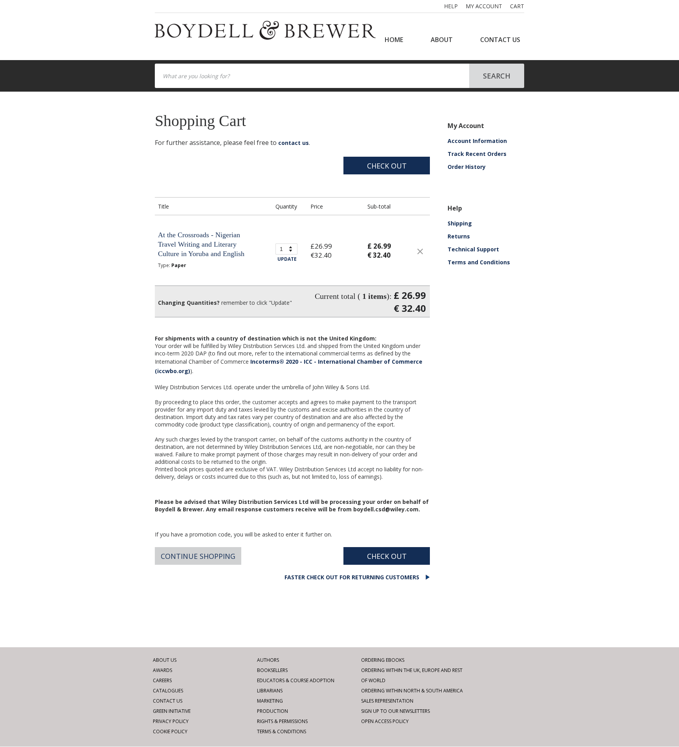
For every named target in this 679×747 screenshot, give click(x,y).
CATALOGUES (168, 690)
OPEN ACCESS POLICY (385, 721)
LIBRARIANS (270, 690)
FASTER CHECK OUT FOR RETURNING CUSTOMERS (352, 577)
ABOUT (442, 39)
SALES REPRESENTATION (387, 701)
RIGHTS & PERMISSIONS (282, 721)
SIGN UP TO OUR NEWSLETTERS (395, 711)
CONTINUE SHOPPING (198, 556)
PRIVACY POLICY (171, 721)
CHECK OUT (387, 165)
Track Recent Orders (477, 153)
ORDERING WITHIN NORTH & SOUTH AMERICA (412, 690)
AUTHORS (268, 660)
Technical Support (473, 249)
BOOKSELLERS (272, 670)
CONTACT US (500, 39)
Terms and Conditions (479, 262)
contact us (293, 142)
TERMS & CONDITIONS (281, 731)
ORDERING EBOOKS (382, 660)
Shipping (460, 223)
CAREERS (162, 680)
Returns (459, 236)
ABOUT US (164, 660)
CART (517, 6)
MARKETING (270, 701)
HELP (451, 6)
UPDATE (287, 259)
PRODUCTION (272, 711)
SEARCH (496, 76)
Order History (467, 166)
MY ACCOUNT (484, 6)
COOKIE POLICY (170, 731)
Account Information (477, 141)
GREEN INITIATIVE (172, 711)
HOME (394, 39)
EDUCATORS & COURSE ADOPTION (295, 680)
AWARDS (162, 670)
